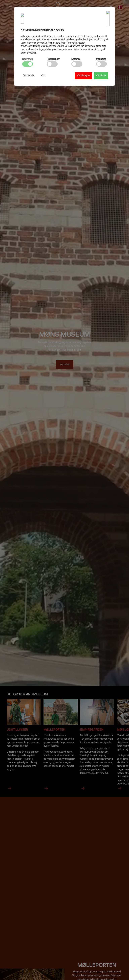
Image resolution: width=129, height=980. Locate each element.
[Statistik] (76, 64)
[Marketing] (101, 64)
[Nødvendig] (27, 64)
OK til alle (101, 75)
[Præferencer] (52, 64)
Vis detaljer (29, 75)
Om (43, 75)
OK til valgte (83, 75)
